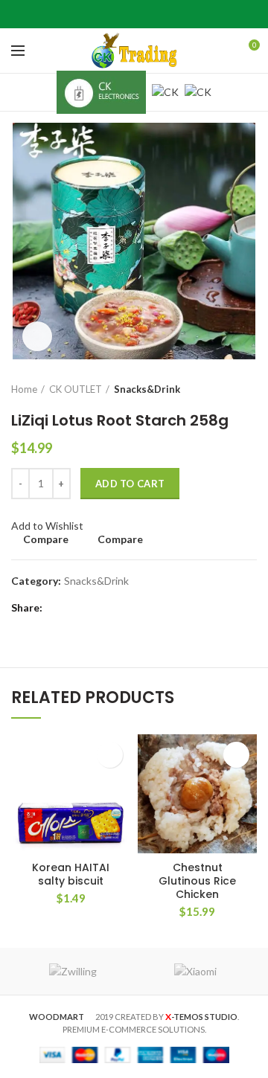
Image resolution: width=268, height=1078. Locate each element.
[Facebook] (97, 14)
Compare (45, 539)
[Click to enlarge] (37, 336)
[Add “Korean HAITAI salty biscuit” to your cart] (110, 755)
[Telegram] (171, 14)
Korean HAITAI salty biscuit (70, 874)
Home (24, 389)
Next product (249, 389)
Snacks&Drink (147, 389)
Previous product (219, 389)
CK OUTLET (75, 389)
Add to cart (130, 484)
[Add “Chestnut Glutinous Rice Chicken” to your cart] (236, 755)
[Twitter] (115, 14)
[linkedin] (153, 14)
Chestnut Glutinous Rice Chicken (197, 881)
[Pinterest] (134, 14)
